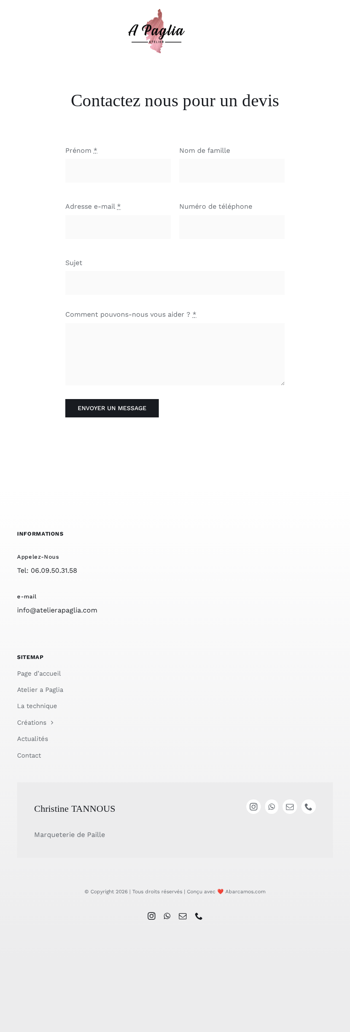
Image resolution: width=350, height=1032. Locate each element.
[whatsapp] (167, 916)
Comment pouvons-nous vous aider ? (130, 314)
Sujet (73, 263)
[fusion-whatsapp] (271, 806)
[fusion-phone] (308, 806)
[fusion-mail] (290, 806)
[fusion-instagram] (253, 806)
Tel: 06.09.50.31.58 (47, 570)
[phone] (199, 916)
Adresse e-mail (93, 206)
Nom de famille (204, 150)
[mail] (183, 916)
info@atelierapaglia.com (57, 610)
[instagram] (151, 916)
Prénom (81, 150)
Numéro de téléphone (215, 206)
